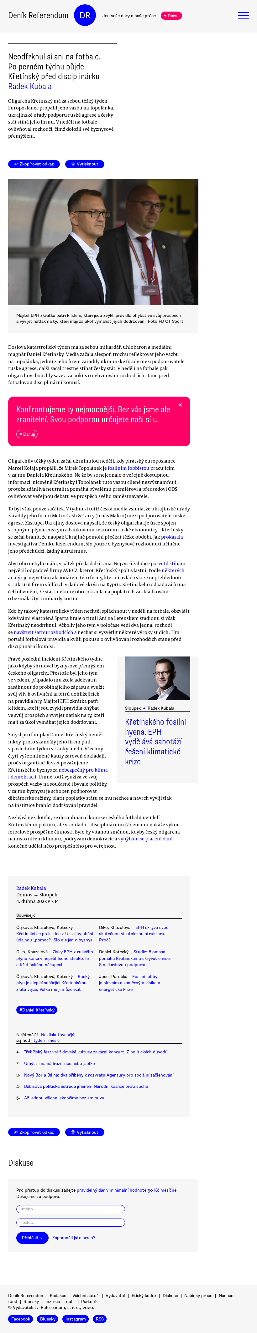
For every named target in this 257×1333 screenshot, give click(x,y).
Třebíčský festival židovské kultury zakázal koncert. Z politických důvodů (96, 1052)
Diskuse (170, 1295)
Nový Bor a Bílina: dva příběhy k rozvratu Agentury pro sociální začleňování (98, 1075)
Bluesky (31, 1301)
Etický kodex (144, 1295)
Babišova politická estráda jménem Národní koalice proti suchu (86, 1086)
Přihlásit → (32, 1237)
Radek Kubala (30, 86)
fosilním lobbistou (128, 468)
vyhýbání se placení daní (145, 838)
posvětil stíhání (168, 563)
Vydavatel (115, 1295)
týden (39, 1040)
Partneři (89, 1301)
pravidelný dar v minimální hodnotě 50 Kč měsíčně (126, 1190)
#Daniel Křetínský (37, 1010)
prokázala (172, 537)
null (70, 1301)
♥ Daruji (171, 15)
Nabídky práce (198, 1295)
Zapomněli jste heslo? (73, 1237)
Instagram (76, 1319)
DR (85, 15)
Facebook (20, 1319)
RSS (100, 1319)
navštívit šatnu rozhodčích (43, 632)
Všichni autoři (85, 1295)
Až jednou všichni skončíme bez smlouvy (64, 1098)
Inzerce (52, 1301)
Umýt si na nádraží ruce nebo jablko (59, 1063)
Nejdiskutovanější (58, 1034)
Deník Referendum (38, 15)
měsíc (54, 1040)
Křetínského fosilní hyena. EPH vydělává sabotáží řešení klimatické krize (155, 742)
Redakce (58, 1295)
